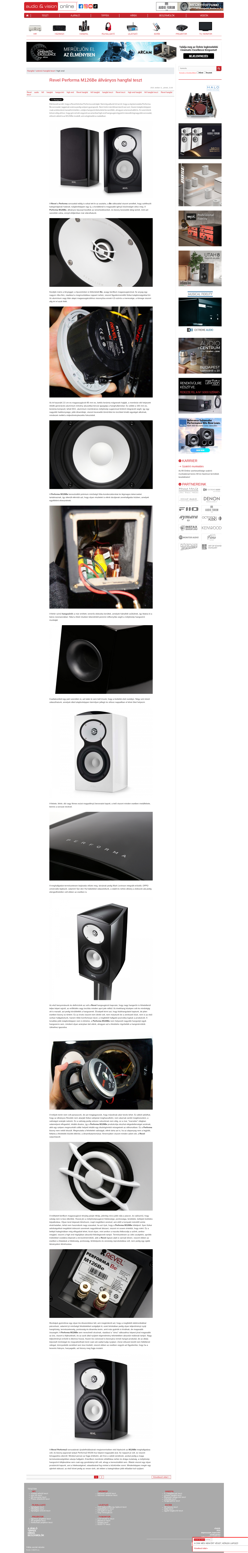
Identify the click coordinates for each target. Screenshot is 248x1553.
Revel (29, 92)
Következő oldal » (201, 1548)
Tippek (32, 1531)
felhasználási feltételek (211, 1537)
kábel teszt (168, 1509)
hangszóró (59, 92)
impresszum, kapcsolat (210, 1533)
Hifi (31, 28)
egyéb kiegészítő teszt (173, 1511)
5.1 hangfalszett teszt (173, 1493)
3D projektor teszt (38, 1521)
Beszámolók (36, 1535)
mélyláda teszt (170, 1499)
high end (70, 92)
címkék (217, 1528)
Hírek (31, 1533)
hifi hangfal (95, 92)
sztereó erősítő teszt (39, 1493)
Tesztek (32, 1489)
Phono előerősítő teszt (40, 1499)
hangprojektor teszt (172, 1501)
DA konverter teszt (38, 1497)
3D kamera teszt (171, 1507)
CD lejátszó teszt (104, 1511)
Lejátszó (130, 28)
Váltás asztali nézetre (35, 1547)
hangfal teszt (107, 92)
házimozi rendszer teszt (107, 1495)
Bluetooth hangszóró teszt (175, 1497)
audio (36, 92)
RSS (218, 1531)
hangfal (50, 92)
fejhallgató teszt (37, 1507)
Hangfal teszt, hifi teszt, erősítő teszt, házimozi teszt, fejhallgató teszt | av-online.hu (55, 6)
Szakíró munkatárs (193, 466)
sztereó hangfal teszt (45, 71)
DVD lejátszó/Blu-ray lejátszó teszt (112, 1507)
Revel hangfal (82, 92)
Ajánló (32, 1528)
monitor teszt (102, 1522)
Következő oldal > (161, 1477)
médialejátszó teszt (105, 1509)
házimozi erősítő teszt (106, 1493)
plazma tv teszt (103, 1521)
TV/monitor (205, 34)
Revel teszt (120, 92)
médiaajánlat (215, 1535)
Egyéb (154, 28)
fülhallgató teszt (37, 1509)
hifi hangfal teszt (151, 92)
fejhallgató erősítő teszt (40, 1511)
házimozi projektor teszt (41, 1519)
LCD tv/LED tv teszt (105, 1519)
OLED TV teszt (103, 1524)
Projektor (180, 28)
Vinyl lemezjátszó (104, 1513)
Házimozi (57, 28)
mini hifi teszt (36, 1495)
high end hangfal (135, 92)
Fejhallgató (107, 28)
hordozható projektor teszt (42, 1522)
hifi (42, 92)
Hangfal (81, 28)
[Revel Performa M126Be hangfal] (101, 159)
